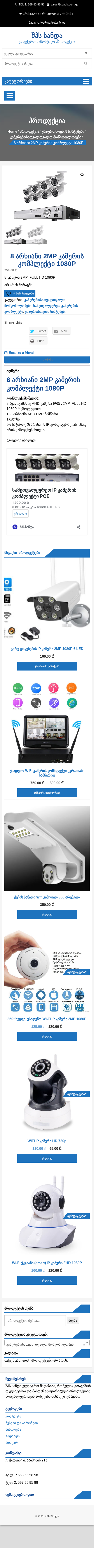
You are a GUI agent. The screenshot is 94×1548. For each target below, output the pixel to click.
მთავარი (12, 1442)
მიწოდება (13, 1429)
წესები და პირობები (21, 1423)
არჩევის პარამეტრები (47, 792)
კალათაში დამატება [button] (47, 666)
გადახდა (12, 1436)
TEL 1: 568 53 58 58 (31, 4)
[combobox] (47, 1343)
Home (12, 131)
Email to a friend (21, 352)
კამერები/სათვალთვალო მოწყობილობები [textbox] (45, 1344)
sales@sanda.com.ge (64, 4)
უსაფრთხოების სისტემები (63, 131)
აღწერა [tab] (47, 359)
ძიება (72, 1320)
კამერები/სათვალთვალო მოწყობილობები (45, 137)
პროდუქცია (29, 131)
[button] (82, 175)
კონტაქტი (13, 1416)
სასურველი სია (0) (34, 13)
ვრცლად (47, 914)
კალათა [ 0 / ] (60, 13)
